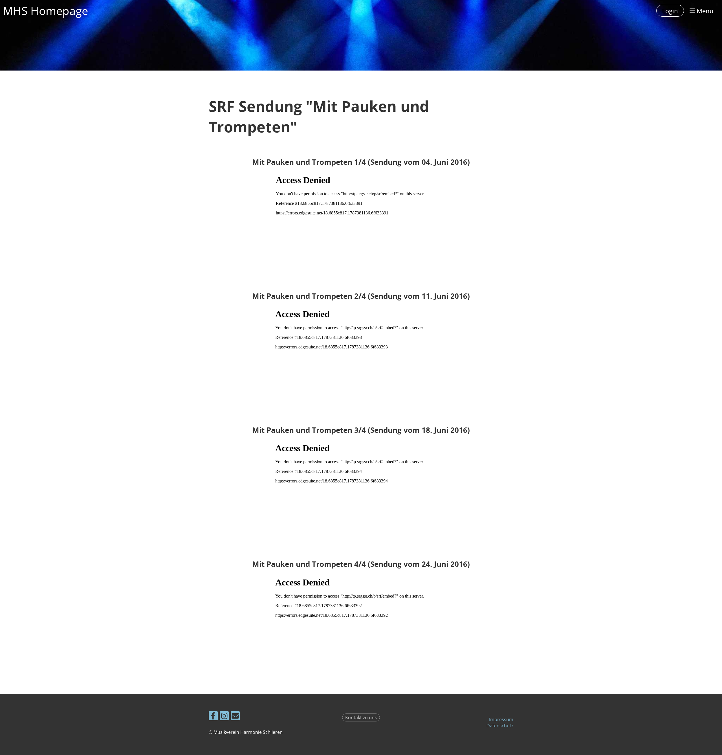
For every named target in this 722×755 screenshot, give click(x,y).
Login (670, 10)
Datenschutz (500, 726)
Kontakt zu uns (361, 717)
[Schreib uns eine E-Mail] (235, 717)
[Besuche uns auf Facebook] (213, 717)
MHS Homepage (45, 10)
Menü (704, 10)
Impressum (501, 719)
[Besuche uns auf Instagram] (224, 717)
